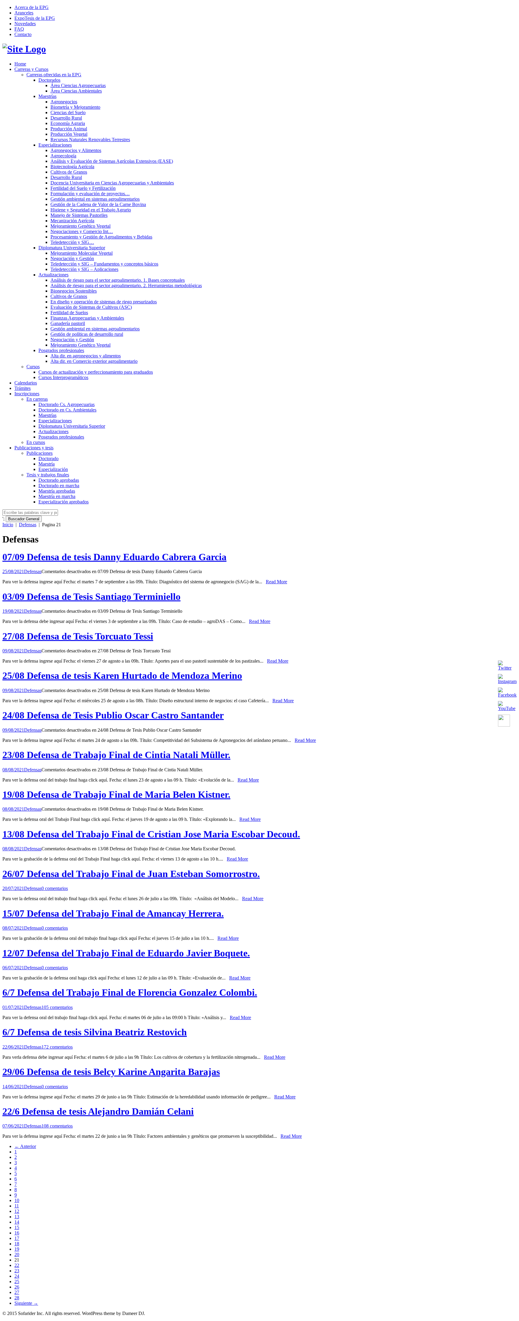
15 (16, 1227)
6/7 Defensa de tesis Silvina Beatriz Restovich (94, 1032)
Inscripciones (26, 393)
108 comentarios (57, 1125)
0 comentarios (54, 888)
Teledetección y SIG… (72, 242)
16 (16, 1232)
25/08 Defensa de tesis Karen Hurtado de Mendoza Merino (122, 675)
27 (16, 1292)
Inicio (7, 524)
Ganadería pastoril (67, 323)
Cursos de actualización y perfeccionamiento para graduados (95, 372)
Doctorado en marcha (58, 485)
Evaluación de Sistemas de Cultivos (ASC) (91, 307)
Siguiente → (26, 1303)
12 (16, 1211)
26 (16, 1286)
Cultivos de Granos (68, 172)
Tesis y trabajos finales (47, 474)
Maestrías (47, 96)
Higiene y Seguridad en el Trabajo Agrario (90, 209)
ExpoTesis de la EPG (34, 18)
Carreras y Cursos (31, 69)
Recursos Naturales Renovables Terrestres (90, 139)
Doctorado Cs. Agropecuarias (66, 404)
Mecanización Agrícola (72, 220)
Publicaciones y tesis (33, 447)
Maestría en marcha (56, 496)
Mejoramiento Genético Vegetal (80, 226)
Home (20, 63)
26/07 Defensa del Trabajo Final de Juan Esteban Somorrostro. (131, 873)
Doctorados (49, 80)
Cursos (33, 366)
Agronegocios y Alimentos (75, 150)
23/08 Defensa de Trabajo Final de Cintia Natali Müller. (116, 754)
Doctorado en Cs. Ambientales (67, 409)
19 (16, 1249)
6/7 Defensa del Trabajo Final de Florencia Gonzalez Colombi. (129, 992)
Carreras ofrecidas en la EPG (53, 74)
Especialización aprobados (63, 501)
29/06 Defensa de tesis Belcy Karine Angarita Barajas (111, 1071)
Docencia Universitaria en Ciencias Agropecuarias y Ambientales (112, 182)
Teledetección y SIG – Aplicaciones (84, 269)
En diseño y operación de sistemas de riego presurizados (103, 301)
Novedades (25, 23)
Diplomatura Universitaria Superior (71, 247)
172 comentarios (57, 1046)
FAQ (19, 29)
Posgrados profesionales (61, 350)
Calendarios (25, 382)
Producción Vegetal (68, 134)
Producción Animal (68, 128)
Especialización (53, 469)
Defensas (27, 524)
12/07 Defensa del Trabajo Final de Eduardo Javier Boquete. (126, 953)
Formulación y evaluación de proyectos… (90, 193)
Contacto (23, 34)
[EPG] (24, 49)
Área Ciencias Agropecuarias (78, 85)
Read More (276, 581)
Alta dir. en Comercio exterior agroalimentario (94, 361)
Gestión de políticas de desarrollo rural (86, 334)
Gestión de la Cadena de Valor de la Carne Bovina (98, 204)
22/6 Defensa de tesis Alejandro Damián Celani (98, 1111)
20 (16, 1254)
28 (16, 1297)
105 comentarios (57, 1007)
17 (16, 1238)
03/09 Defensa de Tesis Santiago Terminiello (91, 596)
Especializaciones (55, 144)
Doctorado (48, 458)
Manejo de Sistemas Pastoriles (79, 215)
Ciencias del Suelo (68, 112)
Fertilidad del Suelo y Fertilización (83, 188)
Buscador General (23, 519)
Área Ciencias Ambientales (76, 90)
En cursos (35, 442)
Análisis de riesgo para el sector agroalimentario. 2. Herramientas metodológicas (126, 285)
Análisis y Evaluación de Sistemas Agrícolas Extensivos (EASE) (111, 161)
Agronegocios (63, 101)
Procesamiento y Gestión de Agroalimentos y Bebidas (101, 236)
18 (16, 1243)
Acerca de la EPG (31, 7)
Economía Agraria (67, 123)
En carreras (37, 399)
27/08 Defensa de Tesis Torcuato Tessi (77, 636)
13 (16, 1216)
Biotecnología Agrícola (72, 166)
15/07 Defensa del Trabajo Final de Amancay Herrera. (113, 913)
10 (16, 1200)
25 (16, 1281)
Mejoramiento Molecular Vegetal (81, 253)
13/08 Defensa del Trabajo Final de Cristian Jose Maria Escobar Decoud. (151, 834)
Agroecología (63, 155)
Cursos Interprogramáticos (63, 377)
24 (16, 1276)
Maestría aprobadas (56, 490)
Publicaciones (39, 453)
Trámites (22, 388)
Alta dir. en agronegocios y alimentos (85, 355)
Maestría (46, 463)
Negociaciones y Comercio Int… (81, 231)
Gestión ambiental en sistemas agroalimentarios (95, 199)
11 (16, 1205)
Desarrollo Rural (66, 117)
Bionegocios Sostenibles (73, 290)
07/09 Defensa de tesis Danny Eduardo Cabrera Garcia (114, 556)
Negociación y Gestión (72, 258)
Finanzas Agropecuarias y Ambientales (87, 317)
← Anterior (25, 1146)
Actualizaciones (53, 274)
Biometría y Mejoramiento (75, 107)
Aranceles (23, 12)
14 (16, 1222)
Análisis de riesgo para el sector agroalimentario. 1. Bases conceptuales (117, 280)
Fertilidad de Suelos (69, 312)
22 (16, 1265)
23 (16, 1270)
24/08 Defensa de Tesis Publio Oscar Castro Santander (113, 715)
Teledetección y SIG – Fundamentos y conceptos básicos (104, 263)
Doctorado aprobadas (58, 480)
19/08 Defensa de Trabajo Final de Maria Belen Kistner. (116, 794)
